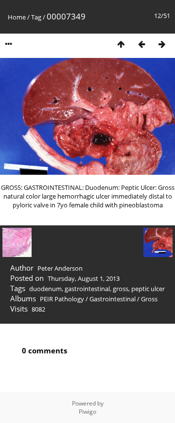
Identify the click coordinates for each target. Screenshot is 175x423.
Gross (149, 298)
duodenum (45, 288)
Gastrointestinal (112, 298)
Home (17, 17)
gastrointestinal (87, 288)
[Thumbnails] (121, 44)
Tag (36, 17)
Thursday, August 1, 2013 (84, 278)
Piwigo (87, 411)
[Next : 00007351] (162, 44)
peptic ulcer (148, 288)
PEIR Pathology (62, 298)
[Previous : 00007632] (141, 44)
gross (120, 288)
